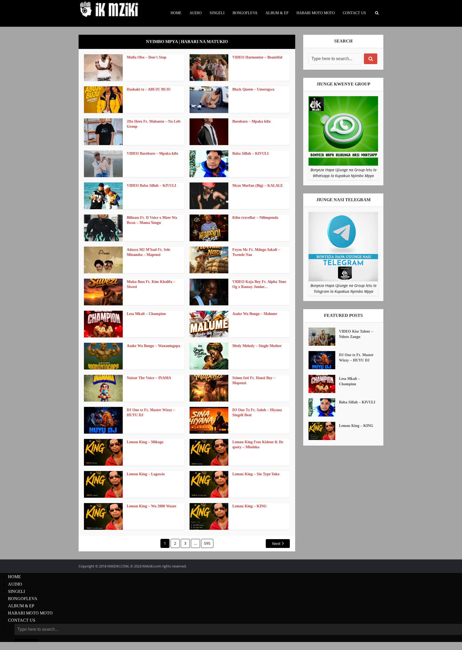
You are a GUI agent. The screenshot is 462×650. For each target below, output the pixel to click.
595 (207, 543)
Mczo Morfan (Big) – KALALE (257, 186)
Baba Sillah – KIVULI (250, 153)
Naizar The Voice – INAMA (149, 378)
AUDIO (196, 13)
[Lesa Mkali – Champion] (324, 384)
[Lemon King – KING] (324, 431)
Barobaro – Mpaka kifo (251, 121)
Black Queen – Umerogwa (253, 89)
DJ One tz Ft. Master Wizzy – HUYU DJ (356, 357)
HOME (176, 13)
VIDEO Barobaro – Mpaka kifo (152, 153)
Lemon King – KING (249, 506)
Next (276, 543)
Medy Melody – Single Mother (257, 346)
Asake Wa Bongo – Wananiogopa (153, 346)
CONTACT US (354, 13)
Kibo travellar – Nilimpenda (255, 218)
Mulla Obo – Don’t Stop (146, 57)
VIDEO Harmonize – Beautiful (257, 57)
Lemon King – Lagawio (146, 474)
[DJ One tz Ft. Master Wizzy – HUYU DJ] (324, 360)
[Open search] (376, 13)
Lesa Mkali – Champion (146, 314)
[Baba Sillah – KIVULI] (324, 407)
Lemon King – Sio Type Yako (255, 474)
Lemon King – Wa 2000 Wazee (151, 506)
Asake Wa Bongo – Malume (254, 314)
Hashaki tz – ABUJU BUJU (149, 89)
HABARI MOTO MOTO (316, 13)
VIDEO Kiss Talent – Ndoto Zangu (356, 334)
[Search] (370, 58)
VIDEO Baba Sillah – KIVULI (151, 186)
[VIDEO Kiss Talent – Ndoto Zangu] (324, 337)
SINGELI (217, 13)
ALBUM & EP (276, 13)
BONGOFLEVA (245, 13)
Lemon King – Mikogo (145, 442)
